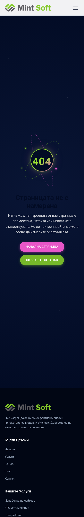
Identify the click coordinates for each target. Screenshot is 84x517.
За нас (9, 464)
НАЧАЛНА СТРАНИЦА (42, 247)
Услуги (9, 456)
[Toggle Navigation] (75, 7)
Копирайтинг (13, 515)
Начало (10, 449)
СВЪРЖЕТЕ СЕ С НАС (42, 260)
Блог (8, 471)
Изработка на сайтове (20, 500)
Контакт (10, 478)
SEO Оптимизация (17, 508)
